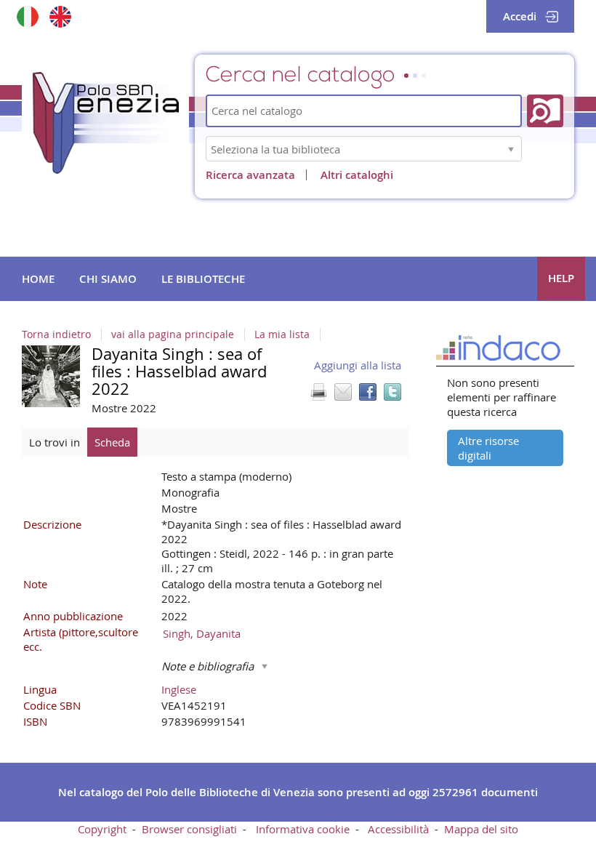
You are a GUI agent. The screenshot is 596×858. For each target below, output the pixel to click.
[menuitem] (38, 279)
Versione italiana (27, 16)
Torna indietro (56, 334)
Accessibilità (398, 829)
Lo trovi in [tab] (54, 442)
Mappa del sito (481, 829)
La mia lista (282, 334)
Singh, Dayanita (202, 633)
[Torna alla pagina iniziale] (105, 123)
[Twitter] (392, 392)
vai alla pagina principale (172, 334)
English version (60, 16)
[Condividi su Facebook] (367, 392)
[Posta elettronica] (343, 392)
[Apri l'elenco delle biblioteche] (511, 148)
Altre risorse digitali (488, 447)
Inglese (178, 689)
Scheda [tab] (112, 442)
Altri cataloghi (357, 175)
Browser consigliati (189, 829)
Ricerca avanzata (250, 174)
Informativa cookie (303, 829)
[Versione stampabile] (318, 392)
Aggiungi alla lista (357, 365)
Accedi (519, 16)
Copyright (102, 829)
